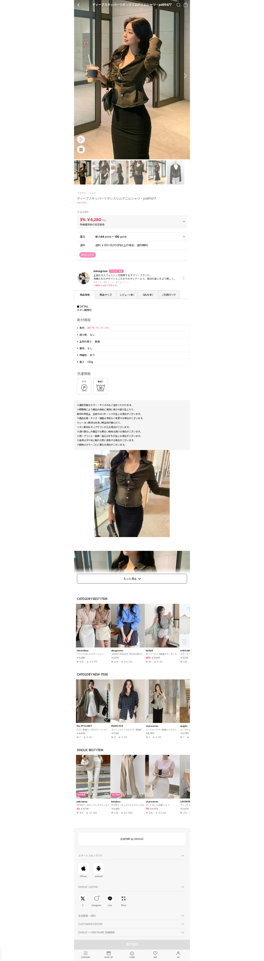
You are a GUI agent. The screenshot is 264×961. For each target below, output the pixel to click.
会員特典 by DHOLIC (132, 839)
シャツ (92, 193)
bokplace (115, 801)
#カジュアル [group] (87, 254)
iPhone (83, 876)
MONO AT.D (117, 726)
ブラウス (81, 193)
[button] (184, 76)
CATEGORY (85, 957)
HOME (132, 957)
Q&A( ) (148, 294)
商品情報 (85, 294)
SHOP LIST (108, 957)
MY (178, 957)
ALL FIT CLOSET (84, 726)
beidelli (149, 650)
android (98, 876)
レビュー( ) (127, 294)
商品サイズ (106, 294)
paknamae (82, 801)
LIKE (155, 957)
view (182, 278)
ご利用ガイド (169, 294)
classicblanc (83, 650)
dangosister (117, 650)
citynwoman (152, 726)
